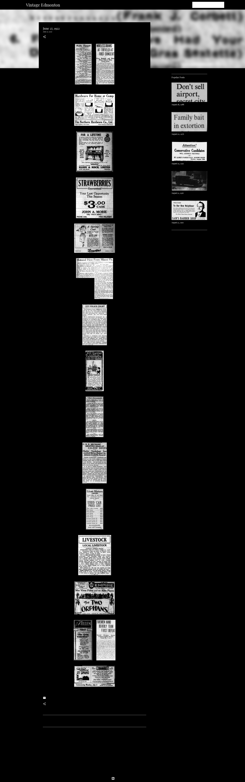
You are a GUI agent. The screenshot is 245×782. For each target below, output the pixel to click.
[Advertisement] (94, 753)
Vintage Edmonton (43, 5)
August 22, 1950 (178, 222)
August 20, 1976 (178, 134)
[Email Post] (44, 699)
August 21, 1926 (178, 193)
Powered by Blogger (124, 778)
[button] (44, 37)
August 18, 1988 (178, 104)
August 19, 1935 (178, 163)
